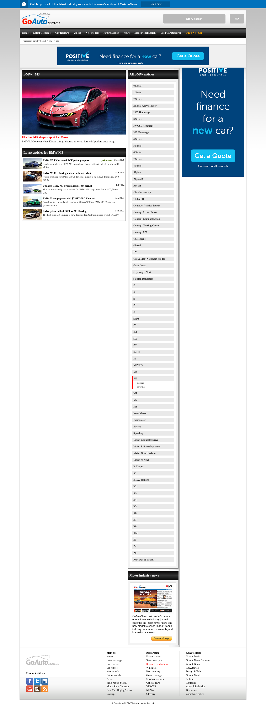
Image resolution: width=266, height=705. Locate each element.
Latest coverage (114, 660)
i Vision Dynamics (143, 278)
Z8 (134, 553)
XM (135, 533)
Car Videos (112, 667)
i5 (134, 298)
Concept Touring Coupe (146, 225)
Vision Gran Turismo (144, 453)
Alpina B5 (138, 179)
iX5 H (136, 352)
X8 (135, 526)
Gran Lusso (139, 265)
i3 (134, 285)
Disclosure (191, 690)
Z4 (134, 546)
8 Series (137, 165)
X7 (135, 519)
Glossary (150, 694)
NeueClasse (139, 420)
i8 (134, 312)
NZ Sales (150, 690)
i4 (134, 292)
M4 (135, 393)
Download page (161, 638)
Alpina (137, 172)
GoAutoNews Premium (197, 660)
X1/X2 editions (141, 479)
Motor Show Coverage (118, 686)
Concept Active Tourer (145, 212)
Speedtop (138, 433)
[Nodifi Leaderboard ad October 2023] (133, 64)
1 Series (137, 92)
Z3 (134, 539)
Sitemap (111, 694)
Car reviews (112, 664)
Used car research (155, 679)
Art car (137, 185)
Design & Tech (193, 671)
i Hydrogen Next (142, 272)
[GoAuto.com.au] (40, 26)
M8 (135, 406)
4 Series (137, 139)
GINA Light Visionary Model (149, 258)
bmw (51, 41)
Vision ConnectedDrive (145, 439)
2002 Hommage (141, 112)
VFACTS (151, 686)
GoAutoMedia (193, 656)
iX (134, 325)
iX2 (135, 338)
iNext (136, 318)
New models (113, 671)
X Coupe (138, 466)
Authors (190, 679)
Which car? (151, 667)
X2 (135, 486)
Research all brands (144, 559)
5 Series (137, 145)
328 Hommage (141, 132)
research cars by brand (35, 41)
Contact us (191, 682)
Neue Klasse (139, 413)
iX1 (135, 332)
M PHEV (138, 365)
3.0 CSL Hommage (143, 125)
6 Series (137, 152)
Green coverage (154, 675)
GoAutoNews (193, 664)
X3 (135, 493)
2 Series (137, 99)
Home (110, 656)
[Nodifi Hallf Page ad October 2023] (213, 176)
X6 (135, 513)
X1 (135, 473)
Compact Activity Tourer (146, 205)
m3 (57, 41)
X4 (135, 499)
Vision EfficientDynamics (146, 446)
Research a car (153, 656)
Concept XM (140, 232)
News (109, 679)
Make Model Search (117, 682)
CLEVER (138, 199)
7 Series (137, 159)
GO (237, 18)
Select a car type (154, 660)
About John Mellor (195, 686)
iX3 (135, 345)
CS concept (139, 238)
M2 (135, 371)
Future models (114, 675)
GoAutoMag (192, 667)
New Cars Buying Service (119, 690)
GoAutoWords (193, 675)
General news (153, 682)
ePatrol (137, 245)
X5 (135, 506)
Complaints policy (195, 694)
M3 (135, 378)
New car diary (153, 671)
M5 (135, 400)
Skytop (137, 426)
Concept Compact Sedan (146, 218)
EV (135, 252)
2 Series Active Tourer (144, 105)
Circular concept (142, 192)
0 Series (137, 85)
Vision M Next (141, 459)
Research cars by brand (157, 664)
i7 (134, 305)
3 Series (137, 119)
